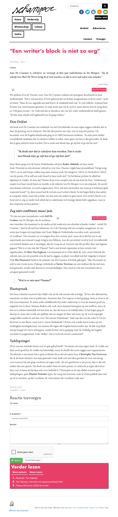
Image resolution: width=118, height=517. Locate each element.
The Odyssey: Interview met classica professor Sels (39, 481)
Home (18, 19)
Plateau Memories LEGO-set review (32, 485)
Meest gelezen (20, 472)
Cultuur (38, 26)
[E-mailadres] (105, 11)
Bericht (13, 425)
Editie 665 (101, 17)
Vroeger (101, 39)
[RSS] (99, 11)
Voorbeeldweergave (33, 460)
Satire (18, 34)
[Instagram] (93, 11)
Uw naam (14, 403)
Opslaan (17, 461)
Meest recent (36, 472)
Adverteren (99, 28)
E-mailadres (15, 414)
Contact (87, 39)
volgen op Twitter (96, 507)
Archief (84, 28)
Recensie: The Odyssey (27, 477)
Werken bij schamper (18, 510)
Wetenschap (22, 26)
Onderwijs (33, 19)
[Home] (34, 9)
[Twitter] (87, 11)
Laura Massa (103, 84)
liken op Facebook (76, 507)
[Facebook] (81, 11)
